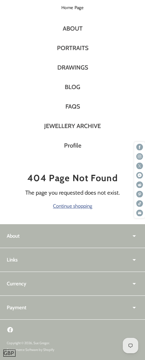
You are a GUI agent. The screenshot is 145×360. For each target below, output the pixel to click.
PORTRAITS (72, 48)
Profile (72, 145)
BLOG (72, 87)
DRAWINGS (72, 67)
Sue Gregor (41, 343)
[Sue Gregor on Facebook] (10, 329)
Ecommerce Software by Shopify (30, 350)
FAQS (72, 106)
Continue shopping (72, 206)
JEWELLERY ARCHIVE (72, 126)
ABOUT (73, 28)
